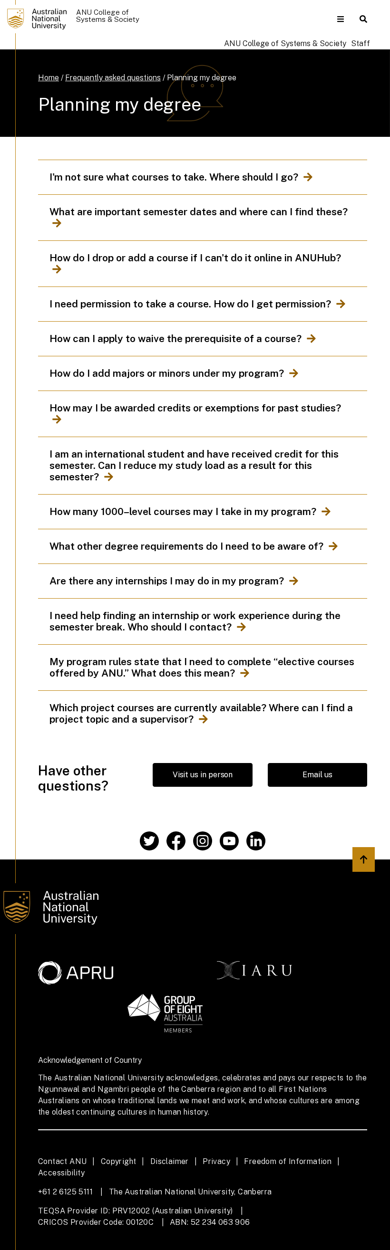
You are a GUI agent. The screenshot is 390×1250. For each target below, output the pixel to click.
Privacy (216, 1161)
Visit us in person (203, 774)
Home (48, 77)
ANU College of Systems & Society (285, 43)
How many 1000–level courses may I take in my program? (184, 511)
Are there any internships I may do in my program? (167, 581)
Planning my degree (201, 77)
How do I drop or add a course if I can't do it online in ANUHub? (196, 258)
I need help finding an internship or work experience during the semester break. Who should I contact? (195, 621)
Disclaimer (169, 1161)
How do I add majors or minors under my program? (167, 373)
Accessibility (61, 1172)
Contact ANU (62, 1161)
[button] (340, 19)
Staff (360, 43)
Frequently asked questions (113, 77)
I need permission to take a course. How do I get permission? (191, 304)
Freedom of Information (288, 1161)
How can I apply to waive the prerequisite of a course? (176, 338)
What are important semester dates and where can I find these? (199, 212)
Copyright (118, 1161)
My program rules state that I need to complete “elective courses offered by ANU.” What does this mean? (201, 667)
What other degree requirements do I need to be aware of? (187, 546)
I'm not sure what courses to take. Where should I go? (175, 177)
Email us (317, 774)
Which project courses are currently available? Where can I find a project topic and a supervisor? (201, 713)
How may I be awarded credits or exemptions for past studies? (196, 408)
